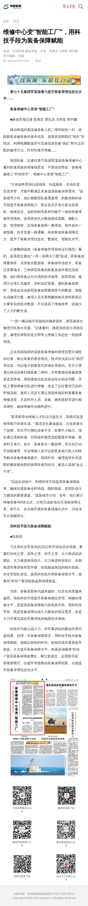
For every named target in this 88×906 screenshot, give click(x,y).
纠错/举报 (19, 894)
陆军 (6, 21)
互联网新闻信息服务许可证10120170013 (51, 894)
